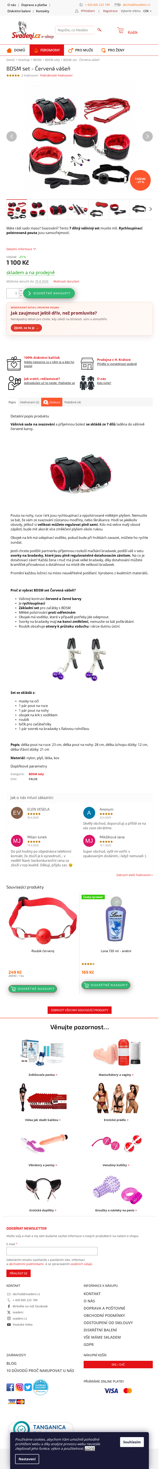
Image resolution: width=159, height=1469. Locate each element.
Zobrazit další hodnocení (133, 875)
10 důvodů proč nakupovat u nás (40, 1370)
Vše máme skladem (102, 1337)
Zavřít (28, 345)
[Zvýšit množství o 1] (21, 290)
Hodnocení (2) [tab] (29, 402)
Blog (11, 1363)
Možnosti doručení (66, 281)
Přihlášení (88, 11)
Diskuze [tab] (54, 402)
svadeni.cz (20, 1318)
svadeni (18, 1312)
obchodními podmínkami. (27, 1264)
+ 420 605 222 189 (25, 1300)
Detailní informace (19, 249)
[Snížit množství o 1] (21, 295)
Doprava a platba (34, 5)
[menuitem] (15, 50)
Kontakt (92, 1293)
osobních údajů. (82, 1264)
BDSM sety (36, 774)
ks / (118, 1364)
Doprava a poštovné (104, 1308)
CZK (146, 11)
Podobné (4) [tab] (72, 402)
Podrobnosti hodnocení (56, 75)
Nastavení (27, 1459)
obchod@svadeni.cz (26, 1294)
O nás (11, 5)
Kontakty (42, 11)
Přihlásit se (18, 1273)
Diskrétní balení (19, 11)
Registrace (110, 11)
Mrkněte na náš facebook (30, 1306)
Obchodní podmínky (104, 1315)
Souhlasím (132, 1442)
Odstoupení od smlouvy (108, 1322)
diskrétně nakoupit (52, 293)
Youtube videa (23, 1324)
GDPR (89, 1448)
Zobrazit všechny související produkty (79, 1010)
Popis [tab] (12, 402)
